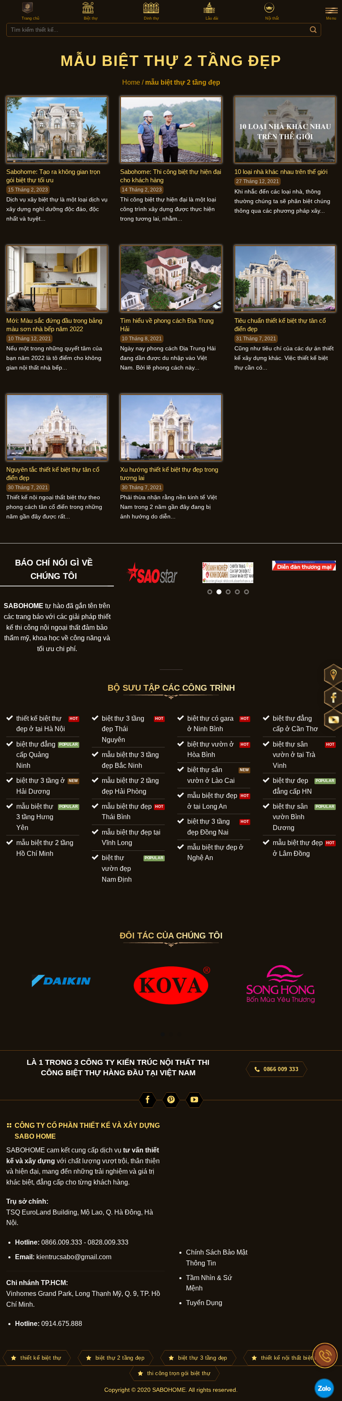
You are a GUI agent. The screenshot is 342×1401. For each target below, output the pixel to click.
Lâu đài (212, 18)
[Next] (326, 582)
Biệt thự (91, 18)
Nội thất (272, 18)
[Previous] (128, 582)
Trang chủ (30, 18)
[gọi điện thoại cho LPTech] (325, 1355)
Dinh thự (151, 18)
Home (131, 82)
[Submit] (313, 30)
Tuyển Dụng (204, 1302)
